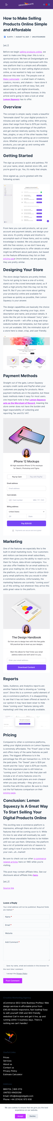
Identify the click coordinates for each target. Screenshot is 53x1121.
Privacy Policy (21, 973)
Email (8, 925)
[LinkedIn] (49, 4)
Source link (8, 888)
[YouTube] (46, 4)
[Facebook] (44, 4)
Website (8, 933)
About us (7, 1064)
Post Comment (13, 980)
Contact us (8, 1067)
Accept (20, 1116)
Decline (33, 1116)
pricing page (9, 793)
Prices (6, 1057)
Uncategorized (38, 37)
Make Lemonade (11, 79)
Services (7, 1060)
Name (8, 917)
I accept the (16, 973)
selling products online (31, 51)
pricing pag (8, 258)
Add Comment (12, 942)
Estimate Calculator (12, 1074)
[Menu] (6, 4)
